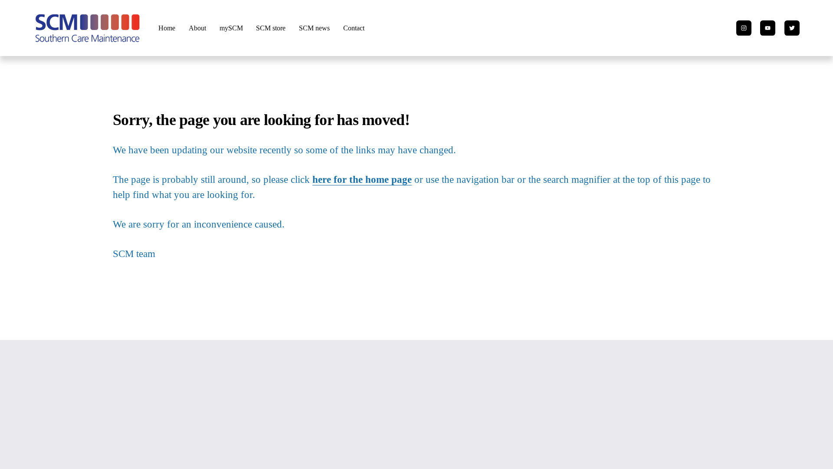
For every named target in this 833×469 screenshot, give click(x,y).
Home (166, 28)
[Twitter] (792, 28)
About (197, 28)
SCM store (270, 28)
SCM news (314, 28)
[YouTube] (767, 28)
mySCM (231, 28)
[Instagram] (743, 28)
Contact (353, 28)
